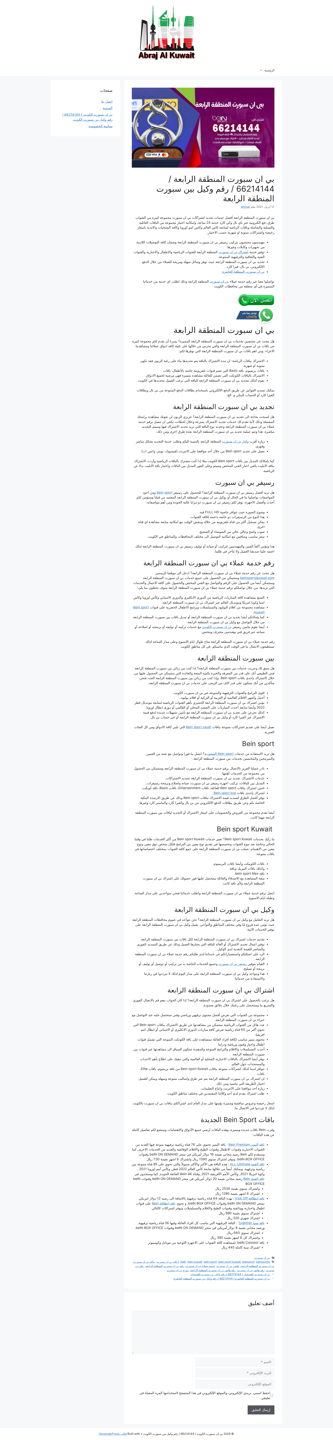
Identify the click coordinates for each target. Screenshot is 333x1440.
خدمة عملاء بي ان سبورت (200, 1266)
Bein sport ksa (225, 793)
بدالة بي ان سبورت (144, 1261)
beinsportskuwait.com (257, 578)
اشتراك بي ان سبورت (233, 252)
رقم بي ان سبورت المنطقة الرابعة (164, 1266)
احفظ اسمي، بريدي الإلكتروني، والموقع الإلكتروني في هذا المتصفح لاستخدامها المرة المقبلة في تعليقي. (205, 1395)
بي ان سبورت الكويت (217, 627)
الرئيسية (269, 70)
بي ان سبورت (219, 281)
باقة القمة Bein (254, 1179)
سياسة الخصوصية (100, 126)
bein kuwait (195, 1261)
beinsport (248, 1261)
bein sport (210, 1261)
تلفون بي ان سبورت (228, 1266)
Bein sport (164, 492)
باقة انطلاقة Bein (164, 1203)
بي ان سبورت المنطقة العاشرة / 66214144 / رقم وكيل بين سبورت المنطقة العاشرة (221, 1278)
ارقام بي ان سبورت (168, 1261)
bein (183, 1261)
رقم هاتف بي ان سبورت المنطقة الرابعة (213, 1270)
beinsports (263, 1261)
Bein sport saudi (198, 727)
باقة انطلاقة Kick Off (250, 1198)
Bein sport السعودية (219, 754)
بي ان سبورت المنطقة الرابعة (257, 1266)
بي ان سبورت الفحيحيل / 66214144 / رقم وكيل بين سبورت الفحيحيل (230, 1274)
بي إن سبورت (262, 1257)
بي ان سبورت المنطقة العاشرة (243, 272)
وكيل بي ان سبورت (235, 441)
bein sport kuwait (229, 1261)
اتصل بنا (107, 101)
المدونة (108, 108)
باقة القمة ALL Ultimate (247, 1164)
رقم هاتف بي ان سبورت (251, 1270)
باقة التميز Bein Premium (247, 1144)
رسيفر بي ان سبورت (233, 964)
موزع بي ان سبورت (178, 1270)
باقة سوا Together (251, 1223)
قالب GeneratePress (113, 1434)
